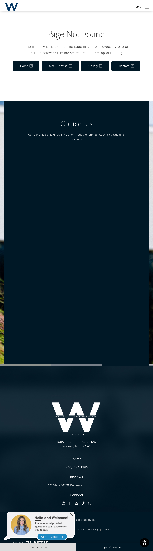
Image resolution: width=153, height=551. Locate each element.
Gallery (93, 66)
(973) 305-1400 (59, 134)
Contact (124, 66)
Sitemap (107, 529)
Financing (93, 529)
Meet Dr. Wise (58, 66)
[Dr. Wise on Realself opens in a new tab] (89, 503)
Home (24, 66)
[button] (147, 7)
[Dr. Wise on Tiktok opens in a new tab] (83, 503)
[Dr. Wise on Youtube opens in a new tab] (76, 503)
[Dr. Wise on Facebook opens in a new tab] (70, 503)
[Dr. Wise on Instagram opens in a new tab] (63, 503)
